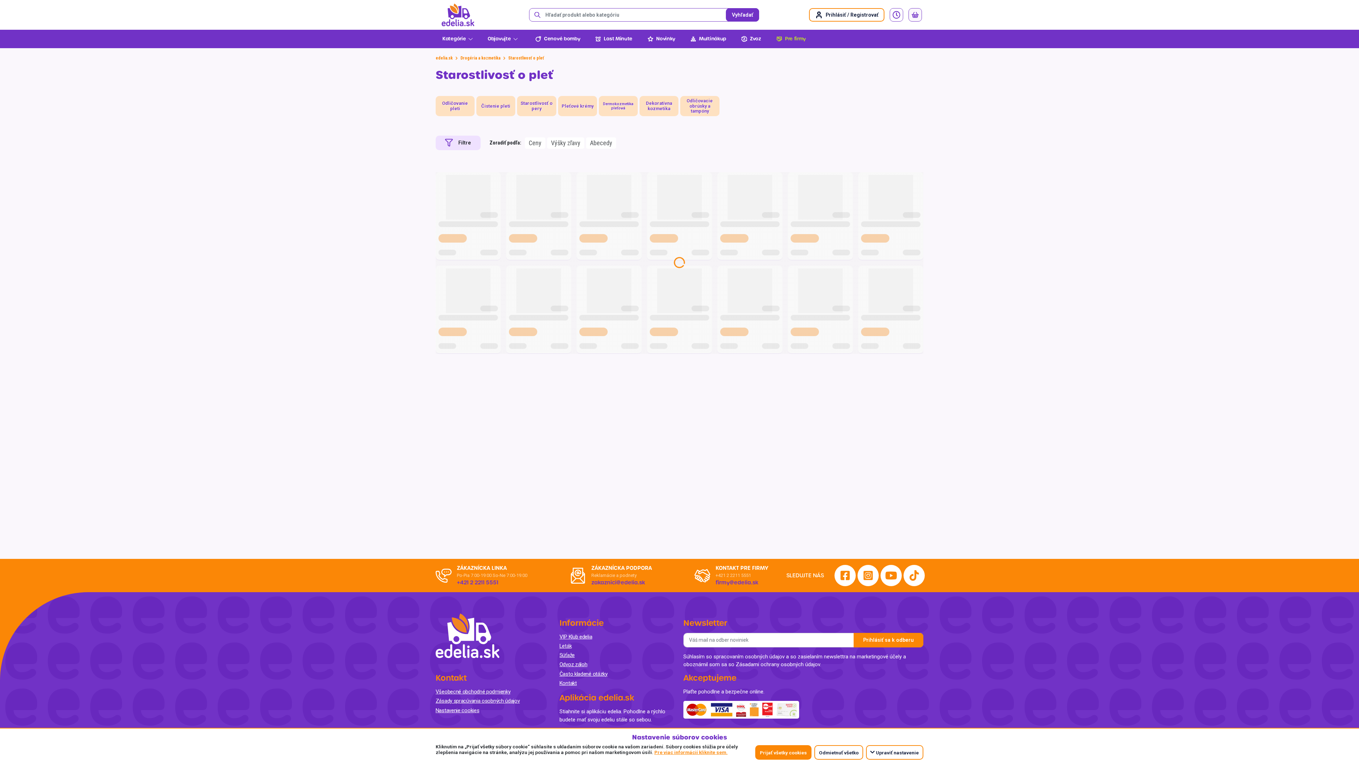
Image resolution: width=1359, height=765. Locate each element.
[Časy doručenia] (896, 15)
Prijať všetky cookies (783, 752)
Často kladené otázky (584, 674)
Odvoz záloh (573, 664)
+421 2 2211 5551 (733, 575)
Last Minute (618, 39)
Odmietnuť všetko (839, 752)
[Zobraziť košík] (915, 15)
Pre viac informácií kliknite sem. (691, 752)
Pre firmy (795, 39)
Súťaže (567, 655)
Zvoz (755, 39)
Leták (566, 646)
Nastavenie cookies (458, 710)
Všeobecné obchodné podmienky (473, 691)
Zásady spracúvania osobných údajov (478, 701)
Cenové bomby (562, 39)
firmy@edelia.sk (737, 582)
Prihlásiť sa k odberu (888, 640)
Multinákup (712, 39)
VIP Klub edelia (576, 637)
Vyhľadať (742, 15)
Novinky (665, 39)
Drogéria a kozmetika (480, 58)
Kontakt (568, 683)
